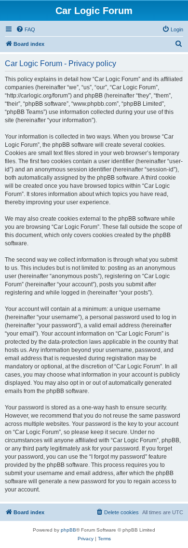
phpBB (68, 530)
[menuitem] (25, 29)
